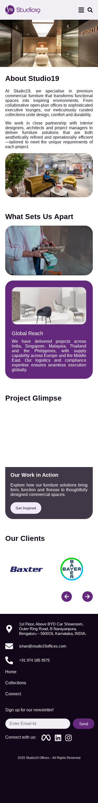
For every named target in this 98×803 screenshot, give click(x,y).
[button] (81, 10)
